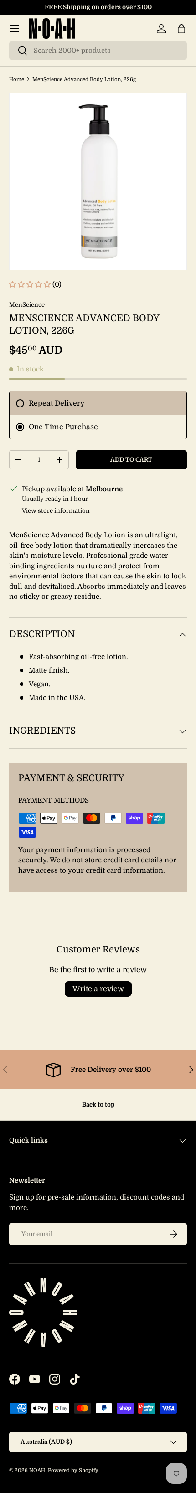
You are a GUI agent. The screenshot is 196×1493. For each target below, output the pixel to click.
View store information (56, 510)
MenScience (27, 304)
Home (16, 79)
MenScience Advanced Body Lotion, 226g (84, 79)
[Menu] (15, 29)
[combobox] (98, 50)
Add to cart (131, 459)
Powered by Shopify (73, 1470)
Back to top (98, 1104)
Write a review (98, 989)
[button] (181, 29)
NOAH (37, 1470)
